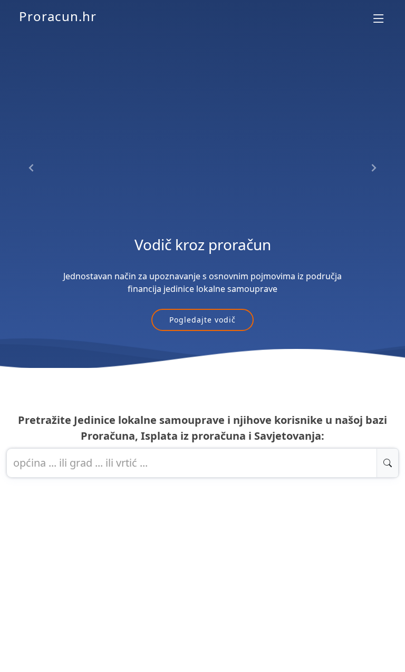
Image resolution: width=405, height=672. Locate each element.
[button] (32, 168)
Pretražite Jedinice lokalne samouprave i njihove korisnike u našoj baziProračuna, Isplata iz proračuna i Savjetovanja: (202, 428)
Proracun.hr (58, 16)
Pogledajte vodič (202, 320)
